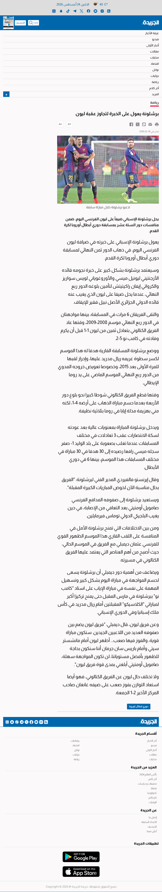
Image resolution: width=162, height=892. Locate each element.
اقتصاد (155, 63)
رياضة (155, 82)
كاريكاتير (152, 797)
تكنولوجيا (152, 793)
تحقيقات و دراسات (147, 783)
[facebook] (88, 10)
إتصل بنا (153, 817)
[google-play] (81, 854)
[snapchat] (61, 10)
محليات (154, 57)
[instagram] (102, 10)
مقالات (154, 51)
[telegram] (74, 10)
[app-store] (81, 869)
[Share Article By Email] (150, 124)
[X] (81, 10)
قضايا (154, 788)
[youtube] (95, 10)
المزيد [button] (155, 94)
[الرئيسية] (150, 22)
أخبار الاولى (151, 750)
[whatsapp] (54, 10)
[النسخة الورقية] (8, 22)
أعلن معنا (152, 831)
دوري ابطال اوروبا (138, 706)
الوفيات (153, 802)
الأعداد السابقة (149, 822)
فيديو (155, 39)
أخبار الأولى (152, 45)
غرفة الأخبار (152, 33)
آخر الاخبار (152, 740)
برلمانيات (75, 740)
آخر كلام (154, 88)
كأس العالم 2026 (148, 774)
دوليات (155, 76)
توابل (155, 69)
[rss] (108, 10)
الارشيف (20, 22)
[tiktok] (68, 10)
